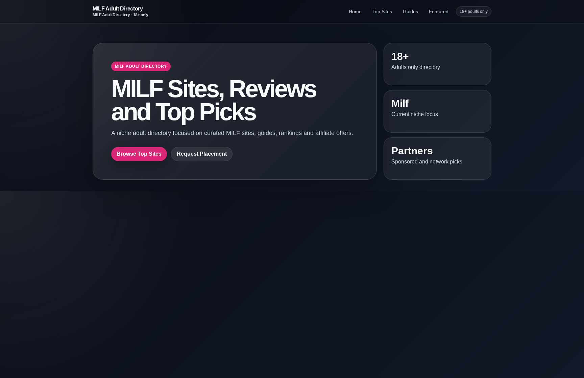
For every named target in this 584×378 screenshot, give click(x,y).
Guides (410, 11)
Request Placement (202, 154)
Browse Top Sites (139, 154)
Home (355, 11)
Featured (438, 11)
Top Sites (382, 11)
